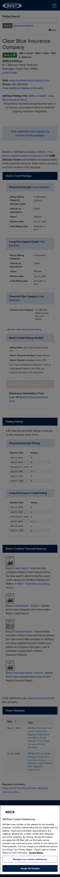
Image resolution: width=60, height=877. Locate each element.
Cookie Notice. (36, 852)
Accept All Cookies (30, 868)
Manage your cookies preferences (30, 859)
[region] (30, 839)
